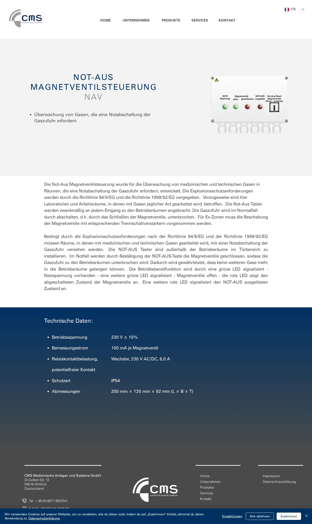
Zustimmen (288, 516)
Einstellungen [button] (232, 516)
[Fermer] (306, 516)
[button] (136, 20)
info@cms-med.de (55, 508)
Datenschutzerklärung (44, 518)
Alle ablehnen (260, 516)
